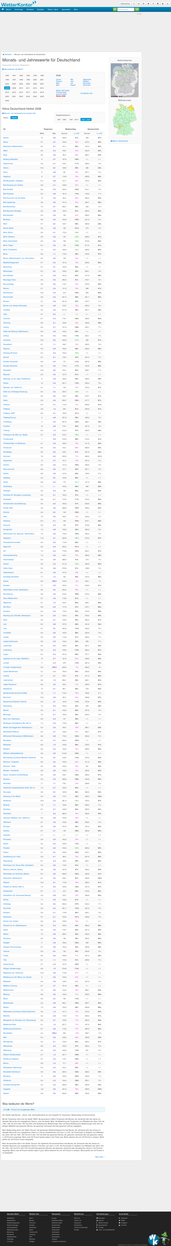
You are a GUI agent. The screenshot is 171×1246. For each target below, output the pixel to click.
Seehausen (7, 917)
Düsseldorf (7, 370)
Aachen (6, 137)
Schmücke (7, 908)
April (57, 85)
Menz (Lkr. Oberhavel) (11, 719)
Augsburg (6, 176)
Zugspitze (6, 1089)
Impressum (77, 1223)
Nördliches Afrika (57, 1220)
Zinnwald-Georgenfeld (11, 1084)
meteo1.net (77, 1220)
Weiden (6, 1007)
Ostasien (54, 1239)
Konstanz (6, 611)
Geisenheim (7, 460)
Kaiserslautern (8, 572)
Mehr (76, 9)
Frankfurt (6, 426)
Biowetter (40, 9)
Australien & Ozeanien (59, 1241)
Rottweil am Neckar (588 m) (13, 886)
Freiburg (6, 430)
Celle (5, 314)
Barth (5, 224)
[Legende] (134, 3)
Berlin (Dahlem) (9, 236)
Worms (5, 1063)
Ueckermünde (8, 964)
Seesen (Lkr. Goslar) (10, 921)
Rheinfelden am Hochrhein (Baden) (16, 874)
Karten (5, 117)
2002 (7, 84)
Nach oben (99, 1157)
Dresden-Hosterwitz (10, 361)
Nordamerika (56, 1225)
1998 (21, 79)
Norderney (7, 800)
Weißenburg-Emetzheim (12, 1029)
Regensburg (7, 861)
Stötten (5, 934)
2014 (7, 92)
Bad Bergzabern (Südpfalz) (13, 181)
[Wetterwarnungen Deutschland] (125, 119)
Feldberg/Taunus (9, 417)
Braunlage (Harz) (9, 280)
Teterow (6, 951)
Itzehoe (6, 564)
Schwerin (6, 912)
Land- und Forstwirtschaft (106, 1230)
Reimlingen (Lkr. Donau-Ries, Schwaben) (18, 865)
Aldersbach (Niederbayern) (13, 146)
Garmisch (6, 456)
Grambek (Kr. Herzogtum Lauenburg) (17, 495)
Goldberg (6, 478)
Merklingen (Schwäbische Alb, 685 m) (17, 723)
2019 (42, 92)
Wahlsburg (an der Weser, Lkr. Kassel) (17, 977)
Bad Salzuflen (8, 215)
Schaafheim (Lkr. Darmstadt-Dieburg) (17, 895)
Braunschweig (8, 284)
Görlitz (5, 482)
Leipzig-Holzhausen (10, 641)
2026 (7, 100)
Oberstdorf (7, 813)
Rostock (6, 882)
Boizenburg (7, 267)
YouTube (124, 1225)
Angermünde (8, 163)
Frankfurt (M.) (33, 1232)
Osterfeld (6, 835)
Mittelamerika (56, 1227)
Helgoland (7, 538)
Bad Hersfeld (8, 189)
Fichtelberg (7, 422)
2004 (21, 84)
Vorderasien (55, 1232)
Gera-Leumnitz (8, 469)
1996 (7, 79)
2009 (14, 88)
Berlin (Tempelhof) (10, 249)
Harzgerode (7, 529)
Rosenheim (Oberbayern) (12, 878)
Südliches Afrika (57, 1223)
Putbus (5, 852)
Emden (5, 383)
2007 (42, 84)
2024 (35, 96)
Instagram (124, 1223)
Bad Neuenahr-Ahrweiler (12, 211)
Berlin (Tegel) (8, 245)
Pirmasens (7, 839)
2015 (14, 92)
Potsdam (6, 848)
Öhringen (6, 826)
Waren (5, 998)
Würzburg (6, 1076)
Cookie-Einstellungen (81, 1227)
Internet (101, 1220)
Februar (59, 81)
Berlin (31, 1218)
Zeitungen (102, 1218)
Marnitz (6, 710)
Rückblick (30, 9)
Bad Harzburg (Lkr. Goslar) (13, 185)
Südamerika (55, 1230)
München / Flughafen (11, 762)
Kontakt (76, 1230)
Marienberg (7, 706)
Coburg (6, 327)
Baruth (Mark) (8, 228)
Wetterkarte (10, 1218)
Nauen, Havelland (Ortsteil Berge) (15, 775)
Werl (5, 1037)
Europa (54, 1218)
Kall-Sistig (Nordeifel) (11, 577)
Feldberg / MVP (9, 413)
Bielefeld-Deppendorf (11, 262)
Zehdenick (7, 1080)
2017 (28, 92)
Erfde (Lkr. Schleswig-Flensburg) (15, 391)
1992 (21, 75)
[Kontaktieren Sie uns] (138, 3)
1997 (14, 79)
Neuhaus (6, 779)
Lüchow (6, 676)
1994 (35, 75)
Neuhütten (7, 783)
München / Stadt (9, 766)
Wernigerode (8, 1041)
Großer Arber (8, 508)
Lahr (5, 624)
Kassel (5, 581)
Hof (4, 551)
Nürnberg (6, 809)
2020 (7, 96)
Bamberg (6, 219)
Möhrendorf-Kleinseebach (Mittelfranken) (18, 736)
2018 (35, 92)
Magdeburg (7, 688)
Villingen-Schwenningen (12, 968)
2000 (35, 79)
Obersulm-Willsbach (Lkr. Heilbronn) (16, 818)
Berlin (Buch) (8, 232)
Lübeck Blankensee (10, 671)
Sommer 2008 (61, 94)
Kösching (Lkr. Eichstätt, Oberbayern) (17, 615)
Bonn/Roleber (8, 275)
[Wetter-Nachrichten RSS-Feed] (143, 3)
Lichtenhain (7, 645)
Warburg (6, 994)
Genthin (6, 465)
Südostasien (56, 1237)
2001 (42, 79)
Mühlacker (7, 744)
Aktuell (8, 9)
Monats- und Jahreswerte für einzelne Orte (20, 113)
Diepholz (6, 348)
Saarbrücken (8, 891)
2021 (14, 96)
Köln (30, 1237)
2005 (28, 84)
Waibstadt (6, 981)
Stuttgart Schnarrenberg (12, 947)
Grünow (6, 512)
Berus (5, 254)
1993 (28, 75)
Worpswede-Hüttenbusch (12, 1067)
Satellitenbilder (12, 1237)
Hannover (6, 525)
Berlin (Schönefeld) (10, 241)
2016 (21, 92)
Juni (72, 81)
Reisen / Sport (53, 9)
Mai (71, 79)
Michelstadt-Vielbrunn (11, 731)
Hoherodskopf (8, 559)
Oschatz (6, 831)
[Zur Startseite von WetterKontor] (2, 9)
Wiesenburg (7, 1046)
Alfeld (5, 150)
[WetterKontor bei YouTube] (163, 3)
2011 (28, 88)
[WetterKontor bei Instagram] (158, 3)
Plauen (5, 843)
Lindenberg (7, 650)
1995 (42, 75)
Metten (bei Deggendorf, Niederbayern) (17, 727)
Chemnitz (6, 318)
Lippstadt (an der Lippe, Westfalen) (16, 658)
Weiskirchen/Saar (9, 1024)
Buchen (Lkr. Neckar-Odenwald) (15, 305)
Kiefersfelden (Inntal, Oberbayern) (15, 589)
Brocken (6, 301)
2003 (14, 84)
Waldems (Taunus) (10, 985)
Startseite (8, 54)
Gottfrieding (7, 486)
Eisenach (6, 374)
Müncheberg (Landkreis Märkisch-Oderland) (19, 757)
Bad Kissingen (8, 193)
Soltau (5, 930)
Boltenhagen (8, 271)
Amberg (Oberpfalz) (10, 159)
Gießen (6, 473)
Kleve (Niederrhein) (10, 598)
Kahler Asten (8, 568)
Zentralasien (56, 1234)
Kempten (6, 585)
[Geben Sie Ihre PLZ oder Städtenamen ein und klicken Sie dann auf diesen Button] (137, 9)
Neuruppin (7, 792)
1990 (7, 75)
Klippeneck (7, 602)
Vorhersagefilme (12, 1227)
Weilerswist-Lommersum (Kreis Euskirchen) (19, 1011)
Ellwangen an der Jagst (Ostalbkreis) (16, 379)
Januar (58, 79)
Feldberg (6, 409)
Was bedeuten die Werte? (13, 69)
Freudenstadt (8, 439)
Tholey (5, 955)
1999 (28, 79)
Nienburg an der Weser (11, 796)
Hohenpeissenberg (10, 555)
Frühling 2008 (61, 92)
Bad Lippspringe (9, 202)
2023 (28, 96)
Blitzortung (10, 1232)
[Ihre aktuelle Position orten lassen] (115, 9)
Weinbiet (6, 1016)
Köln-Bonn (7, 607)
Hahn (5, 516)
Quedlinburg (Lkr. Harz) (12, 856)
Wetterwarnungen (12, 1230)
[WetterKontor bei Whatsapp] (167, 3)
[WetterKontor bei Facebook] (153, 3)
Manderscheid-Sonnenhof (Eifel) (15, 693)
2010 (21, 88)
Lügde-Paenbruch (10, 684)
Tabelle (14, 117)
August (73, 85)
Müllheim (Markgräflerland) (13, 753)
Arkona (5, 168)
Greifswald (7, 499)
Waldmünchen (8, 990)
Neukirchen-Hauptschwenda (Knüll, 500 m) (19, 787)
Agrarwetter (66, 9)
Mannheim (7, 697)
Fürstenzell (7, 447)
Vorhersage (19, 9)
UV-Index (10, 1241)
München (32, 1239)
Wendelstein (7, 1033)
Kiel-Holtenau (8, 594)
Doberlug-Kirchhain (10, 353)
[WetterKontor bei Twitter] (148, 3)
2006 (35, 84)
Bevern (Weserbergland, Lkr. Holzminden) (18, 258)
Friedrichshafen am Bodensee (14, 443)
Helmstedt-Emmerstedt (11, 542)
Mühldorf (6, 749)
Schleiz (5, 899)
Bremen (6, 288)
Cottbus (6, 335)
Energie (101, 1227)
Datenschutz (125, 3)
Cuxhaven (7, 340)
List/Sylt (6, 663)
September (87, 79)
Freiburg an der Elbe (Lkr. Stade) (15, 434)
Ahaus (5, 142)
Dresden (32, 1225)
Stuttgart (6, 942)
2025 (42, 96)
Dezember (87, 85)
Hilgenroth (7, 546)
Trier (5, 960)
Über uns (77, 1218)
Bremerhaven (8, 292)
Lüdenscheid (8, 680)
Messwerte (10, 1234)
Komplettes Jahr (87, 93)
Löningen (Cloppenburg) (12, 667)
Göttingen (6, 490)
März (58, 83)
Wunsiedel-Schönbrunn (11, 1072)
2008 (7, 88)
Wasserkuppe (8, 1003)
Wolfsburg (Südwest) (11, 1059)
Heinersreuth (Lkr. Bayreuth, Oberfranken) (18, 533)
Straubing (6, 938)
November (87, 83)
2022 (21, 96)
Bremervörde (8, 297)
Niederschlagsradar (13, 1223)
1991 (14, 75)
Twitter (123, 1220)
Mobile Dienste (103, 1223)
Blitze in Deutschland (120, 141)
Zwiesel (6, 1093)
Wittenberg (7, 1050)
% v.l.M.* (77, 133)
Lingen (5, 654)
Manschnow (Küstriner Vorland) (14, 701)
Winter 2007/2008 (62, 90)
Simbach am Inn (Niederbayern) (15, 925)
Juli (71, 83)
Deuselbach (7, 344)
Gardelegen (7, 452)
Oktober (86, 81)
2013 (42, 88)
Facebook (124, 1218)
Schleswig (7, 904)
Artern (5, 172)
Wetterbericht (11, 1220)
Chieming (6, 323)
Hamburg (6, 521)
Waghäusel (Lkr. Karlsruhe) (13, 973)
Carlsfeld (6, 310)
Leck (5, 628)
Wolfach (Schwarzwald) (11, 1054)
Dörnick (6, 357)
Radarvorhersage (12, 1225)
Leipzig (5, 637)
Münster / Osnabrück (11, 770)
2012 (35, 88)
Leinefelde (7, 632)
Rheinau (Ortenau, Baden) (13, 869)
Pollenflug (10, 1239)
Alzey (5, 155)
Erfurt (5, 396)
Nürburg (6, 805)
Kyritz (5, 620)
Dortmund (32, 1223)
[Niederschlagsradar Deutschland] (124, 80)
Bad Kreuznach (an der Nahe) (14, 198)
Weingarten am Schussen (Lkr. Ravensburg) (19, 1020)
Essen (5, 400)
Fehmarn (6, 404)
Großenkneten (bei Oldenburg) (14, 503)
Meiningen (7, 714)
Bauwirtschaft (103, 1225)
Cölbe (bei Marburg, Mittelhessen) (15, 331)
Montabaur (7, 740)
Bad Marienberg (9, 206)
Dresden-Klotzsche (10, 366)
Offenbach (7, 822)
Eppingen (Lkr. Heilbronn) (12, 387)
